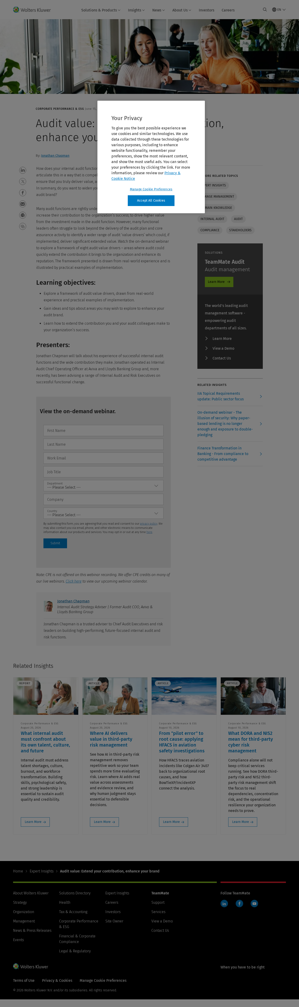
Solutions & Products (99, 10)
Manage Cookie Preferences (151, 189)
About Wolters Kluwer (31, 893)
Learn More (216, 282)
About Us (180, 10)
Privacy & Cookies (57, 980)
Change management (217, 197)
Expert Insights (41, 871)
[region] (151, 157)
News (156, 10)
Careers (228, 10)
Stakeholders (240, 230)
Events (18, 940)
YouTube (254, 903)
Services (158, 912)
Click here (74, 581)
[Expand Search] (265, 9)
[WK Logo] (30, 966)
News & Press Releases (32, 930)
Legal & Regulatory (75, 951)
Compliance (209, 230)
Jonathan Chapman (55, 156)
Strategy (20, 902)
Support (157, 902)
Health (64, 902)
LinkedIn (224, 903)
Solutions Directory (74, 893)
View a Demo (223, 348)
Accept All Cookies (151, 201)
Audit (238, 219)
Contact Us (222, 358)
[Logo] (34, 9)
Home (18, 871)
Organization (23, 912)
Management (24, 921)
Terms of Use (24, 980)
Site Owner (114, 921)
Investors (206, 10)
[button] (22, 170)
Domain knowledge (216, 208)
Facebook (239, 903)
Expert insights (213, 185)
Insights (134, 10)
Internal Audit (212, 219)
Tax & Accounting (73, 912)
